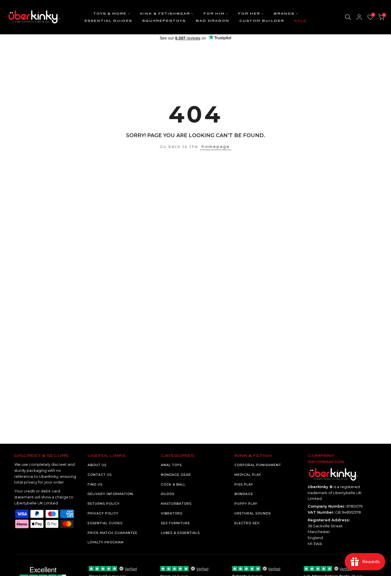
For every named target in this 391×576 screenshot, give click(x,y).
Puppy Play (245, 504)
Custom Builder (261, 21)
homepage (216, 146)
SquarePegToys (164, 21)
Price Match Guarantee (112, 533)
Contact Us (100, 475)
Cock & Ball (173, 484)
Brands (284, 13)
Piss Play (243, 484)
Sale (300, 21)
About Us (97, 465)
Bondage (243, 494)
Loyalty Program (106, 542)
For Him (214, 13)
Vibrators (171, 513)
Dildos (167, 494)
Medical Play (247, 475)
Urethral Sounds (252, 513)
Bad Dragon (212, 21)
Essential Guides (108, 21)
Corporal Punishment (257, 465)
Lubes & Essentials (180, 533)
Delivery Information (110, 494)
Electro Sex (246, 523)
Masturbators (176, 504)
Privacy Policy (103, 513)
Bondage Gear (176, 475)
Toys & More (110, 13)
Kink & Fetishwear (165, 13)
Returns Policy (104, 504)
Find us (95, 484)
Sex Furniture (175, 523)
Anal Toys (171, 465)
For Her (249, 13)
